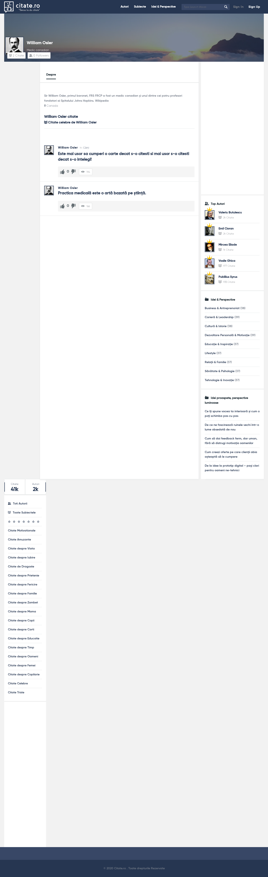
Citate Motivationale (21, 530)
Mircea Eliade (228, 244)
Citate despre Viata (21, 548)
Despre (51, 74)
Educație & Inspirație (219, 344)
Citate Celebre (18, 683)
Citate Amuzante (19, 539)
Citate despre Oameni (23, 656)
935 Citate (229, 281)
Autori (125, 6)
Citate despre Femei (21, 665)
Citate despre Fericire (22, 584)
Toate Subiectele (24, 512)
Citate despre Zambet (23, 602)
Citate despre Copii (21, 620)
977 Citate (229, 265)
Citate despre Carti (21, 629)
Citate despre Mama (22, 611)
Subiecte (140, 6)
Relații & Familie (215, 362)
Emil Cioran (226, 228)
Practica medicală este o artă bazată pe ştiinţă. (102, 193)
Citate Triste (16, 692)
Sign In (238, 6)
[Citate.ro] (25, 7)
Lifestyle (210, 353)
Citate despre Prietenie (23, 575)
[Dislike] (73, 172)
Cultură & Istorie (216, 326)
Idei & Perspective (163, 6)
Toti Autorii (20, 503)
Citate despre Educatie (23, 638)
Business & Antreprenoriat (222, 308)
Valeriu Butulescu (230, 212)
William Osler (40, 43)
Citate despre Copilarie (24, 674)
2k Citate (228, 217)
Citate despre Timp (21, 647)
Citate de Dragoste (21, 566)
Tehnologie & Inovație (219, 380)
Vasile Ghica (227, 260)
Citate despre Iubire (21, 557)
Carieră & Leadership (219, 317)
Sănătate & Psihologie (219, 371)
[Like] (62, 172)
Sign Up (254, 6)
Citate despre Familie (22, 593)
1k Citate (228, 249)
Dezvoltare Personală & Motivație (227, 335)
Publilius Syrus (228, 276)
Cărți (86, 147)
